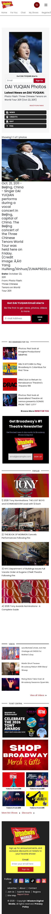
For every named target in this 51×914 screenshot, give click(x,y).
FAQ (11, 126)
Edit (11, 121)
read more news (37, 105)
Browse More (35, 411)
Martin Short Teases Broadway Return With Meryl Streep (34, 667)
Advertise (12, 888)
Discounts (27, 812)
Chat (23, 12)
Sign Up (39, 80)
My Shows (33, 12)
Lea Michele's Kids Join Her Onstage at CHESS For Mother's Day (34, 651)
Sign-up (38, 456)
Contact (32, 888)
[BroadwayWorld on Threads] (38, 881)
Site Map (12, 895)
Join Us (11, 892)
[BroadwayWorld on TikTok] (32, 881)
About (23, 888)
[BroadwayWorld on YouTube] (44, 881)
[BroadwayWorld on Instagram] (21, 881)
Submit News (23, 892)
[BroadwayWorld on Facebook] (15, 881)
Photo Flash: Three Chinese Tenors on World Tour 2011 (12, 285)
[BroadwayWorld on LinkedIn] (27, 881)
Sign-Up (25, 869)
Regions (37, 892)
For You (13, 12)
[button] (37, 5)
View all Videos (37, 695)
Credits (13, 117)
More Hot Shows (10, 812)
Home (4, 12)
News (12, 112)
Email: (25, 859)
